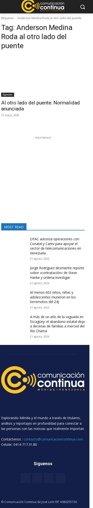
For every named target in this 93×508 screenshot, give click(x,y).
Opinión (8, 94)
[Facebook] (25, 478)
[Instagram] (37, 478)
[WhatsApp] (60, 478)
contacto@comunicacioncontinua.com (53, 439)
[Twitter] (48, 478)
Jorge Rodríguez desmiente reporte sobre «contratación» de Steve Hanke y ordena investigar (57, 273)
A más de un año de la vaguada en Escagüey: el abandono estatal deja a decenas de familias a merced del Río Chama (57, 323)
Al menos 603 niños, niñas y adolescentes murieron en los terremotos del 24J (53, 297)
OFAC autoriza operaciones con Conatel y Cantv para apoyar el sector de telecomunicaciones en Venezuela (55, 246)
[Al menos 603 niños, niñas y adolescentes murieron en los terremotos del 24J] (13, 299)
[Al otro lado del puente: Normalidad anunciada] (43, 76)
